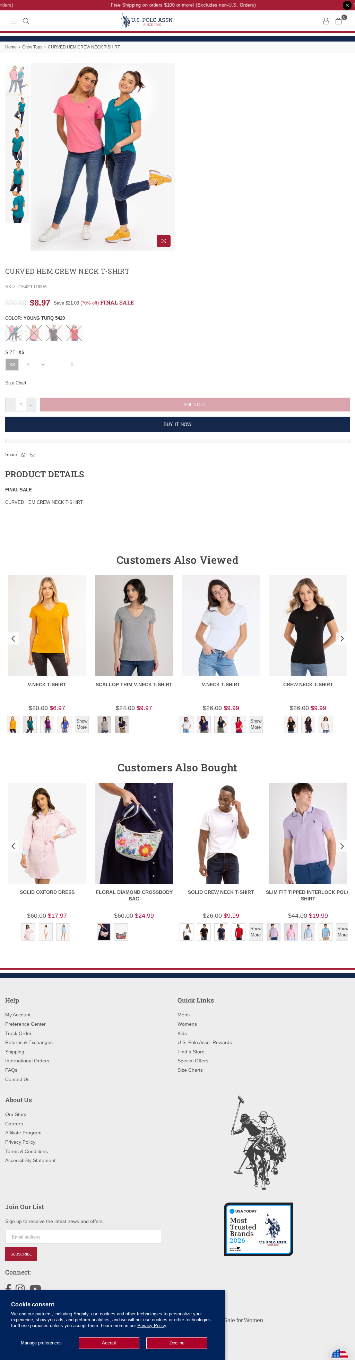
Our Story (15, 1114)
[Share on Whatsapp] (23, 455)
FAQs (11, 1070)
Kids (182, 1033)
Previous (37, 157)
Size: (15, 352)
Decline (177, 1342)
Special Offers (193, 1060)
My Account (18, 1014)
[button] (12, 638)
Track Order (18, 1033)
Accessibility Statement (30, 1160)
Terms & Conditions (26, 1151)
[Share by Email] (33, 455)
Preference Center (25, 1024)
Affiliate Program (23, 1132)
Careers (14, 1123)
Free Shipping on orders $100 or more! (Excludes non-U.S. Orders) (176, 5)
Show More (81, 724)
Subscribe (21, 1254)
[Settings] (326, 21)
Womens (187, 1024)
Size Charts (190, 1070)
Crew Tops (32, 47)
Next (169, 157)
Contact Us (17, 1079)
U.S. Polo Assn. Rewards (205, 1042)
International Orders (27, 1060)
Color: (35, 318)
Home (11, 47)
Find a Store (191, 1051)
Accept (109, 1342)
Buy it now (178, 424)
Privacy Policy (151, 1325)
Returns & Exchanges (29, 1042)
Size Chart (15, 383)
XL (73, 364)
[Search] (26, 21)
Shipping (14, 1051)
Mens (184, 1014)
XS (12, 364)
